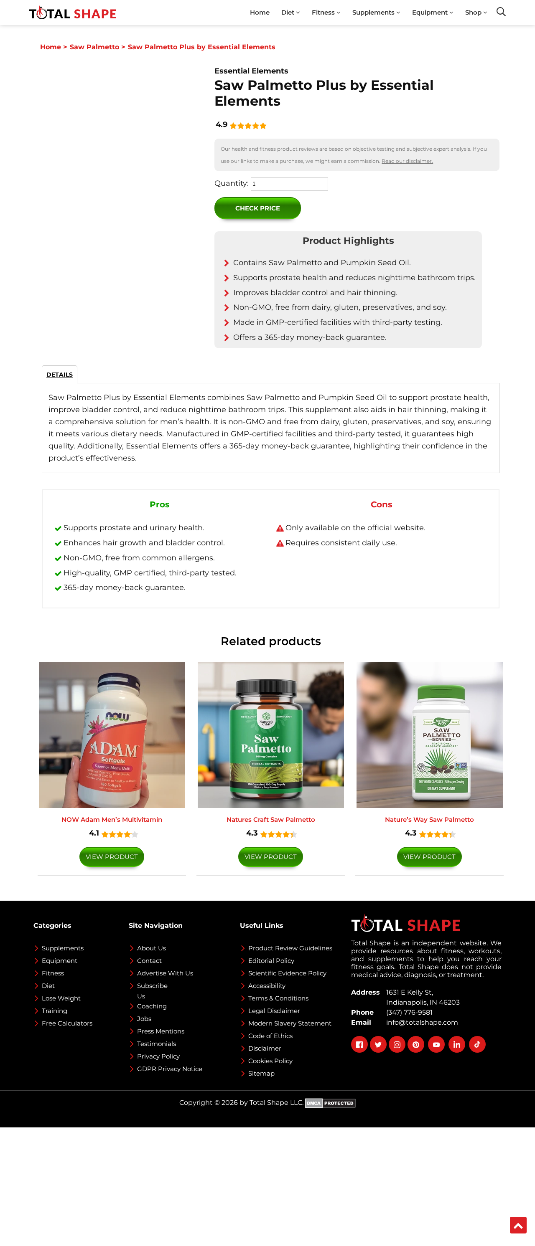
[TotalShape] (72, 12)
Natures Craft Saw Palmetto (271, 819)
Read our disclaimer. (407, 161)
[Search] (501, 11)
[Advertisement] (251, 1185)
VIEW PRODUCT (112, 857)
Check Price (257, 208)
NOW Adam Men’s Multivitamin (111, 819)
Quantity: (231, 183)
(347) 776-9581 (408, 1012)
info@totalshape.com (420, 1022)
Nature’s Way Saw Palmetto (429, 819)
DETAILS (59, 374)
